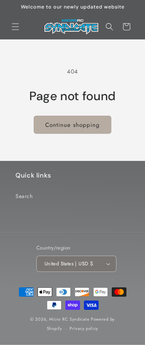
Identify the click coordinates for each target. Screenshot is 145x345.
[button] (15, 26)
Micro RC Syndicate (69, 319)
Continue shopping (72, 125)
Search (24, 196)
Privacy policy (84, 328)
